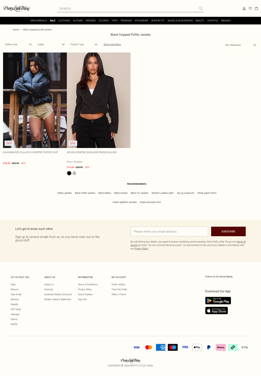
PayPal (14, 324)
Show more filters (112, 44)
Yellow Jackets (64, 193)
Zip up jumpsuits (185, 193)
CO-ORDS (104, 20)
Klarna (14, 319)
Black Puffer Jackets (85, 193)
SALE (52, 20)
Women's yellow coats (163, 193)
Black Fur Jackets (139, 193)
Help (13, 284)
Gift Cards (16, 309)
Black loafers (104, 193)
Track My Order (119, 289)
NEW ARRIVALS (39, 20)
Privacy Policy (85, 289)
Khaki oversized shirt (150, 202)
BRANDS (225, 20)
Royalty (14, 304)
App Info (82, 299)
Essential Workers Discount (58, 294)
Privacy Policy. (141, 248)
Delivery (15, 299)
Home (16, 29)
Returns (15, 289)
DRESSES (91, 20)
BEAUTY (200, 20)
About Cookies (85, 294)
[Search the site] (200, 8)
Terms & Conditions (88, 284)
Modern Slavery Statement (57, 299)
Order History (118, 284)
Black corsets (121, 193)
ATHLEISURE (141, 20)
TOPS (114, 20)
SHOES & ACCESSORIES (180, 20)
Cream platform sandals (125, 202)
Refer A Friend (119, 294)
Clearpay (15, 314)
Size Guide (16, 294)
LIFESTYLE (212, 20)
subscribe (228, 231)
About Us (49, 284)
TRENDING (126, 20)
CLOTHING (64, 20)
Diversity (48, 289)
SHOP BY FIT (158, 20)
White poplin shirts (206, 193)
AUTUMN (78, 20)
